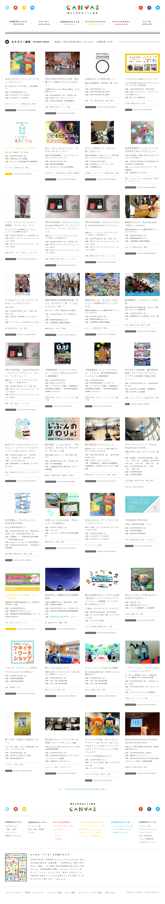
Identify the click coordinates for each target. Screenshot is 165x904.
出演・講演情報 (145, 836)
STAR (127, 103)
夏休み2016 (26, 104)
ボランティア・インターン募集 (90, 893)
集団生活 (128, 767)
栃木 (7, 472)
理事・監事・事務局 (36, 829)
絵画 (107, 101)
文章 (91, 101)
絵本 (62, 542)
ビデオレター (50, 173)
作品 (11, 403)
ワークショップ (10, 110)
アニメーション (137, 698)
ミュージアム (32, 253)
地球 (147, 481)
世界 (46, 107)
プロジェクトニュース (148, 829)
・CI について (11, 832)
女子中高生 (129, 481)
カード (17, 104)
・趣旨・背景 (10, 829)
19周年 (102, 774)
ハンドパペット (97, 173)
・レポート (57, 836)
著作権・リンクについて (34, 893)
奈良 (126, 179)
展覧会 (64, 475)
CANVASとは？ (11, 826)
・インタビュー (59, 829)
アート (63, 107)
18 (103, 789)
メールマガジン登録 (54, 893)
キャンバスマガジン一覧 (63, 826)
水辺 (126, 325)
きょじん (88, 328)
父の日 (127, 614)
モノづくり (9, 168)
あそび (58, 328)
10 (78, 789)
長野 (157, 398)
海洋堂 (94, 626)
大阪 (57, 542)
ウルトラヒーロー (136, 398)
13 (87, 789)
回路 (46, 259)
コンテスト (150, 540)
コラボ (87, 626)
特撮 (126, 398)
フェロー (31, 832)
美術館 (12, 687)
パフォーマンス (68, 397)
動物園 (76, 173)
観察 (60, 623)
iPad (103, 690)
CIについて (60, 879)
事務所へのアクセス (13, 836)
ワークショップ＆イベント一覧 (92, 826)
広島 (7, 687)
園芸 (133, 614)
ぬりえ (87, 690)
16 (97, 789)
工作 (20, 328)
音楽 (48, 400)
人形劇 (87, 173)
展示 (127, 404)
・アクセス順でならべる (121, 829)
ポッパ (87, 545)
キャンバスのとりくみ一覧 (122, 826)
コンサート (9, 764)
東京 (34, 104)
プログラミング (134, 181)
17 (100, 789)
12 (84, 789)
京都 (65, 623)
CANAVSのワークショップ (90, 829)
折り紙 (57, 690)
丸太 (126, 247)
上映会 (127, 698)
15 (94, 789)
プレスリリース (145, 832)
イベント (128, 109)
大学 (11, 623)
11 (81, 789)
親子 (149, 325)
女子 (7, 623)
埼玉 (25, 554)
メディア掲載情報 (146, 839)
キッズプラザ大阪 (91, 774)
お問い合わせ (110, 893)
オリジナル (9, 104)
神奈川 (69, 173)
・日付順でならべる (119, 832)
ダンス (58, 397)
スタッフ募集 (70, 893)
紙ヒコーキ (49, 690)
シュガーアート (136, 179)
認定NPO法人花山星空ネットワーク (63, 617)
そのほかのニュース (147, 842)
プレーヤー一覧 (34, 826)
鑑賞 (86, 101)
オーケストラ (101, 475)
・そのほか (57, 839)
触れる (47, 475)
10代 (127, 540)
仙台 (143, 103)
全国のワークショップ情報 (90, 832)
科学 (145, 767)
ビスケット (25, 472)
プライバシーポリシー (13, 893)
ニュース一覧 (144, 826)
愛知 (145, 247)
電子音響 (8, 554)
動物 (93, 690)
